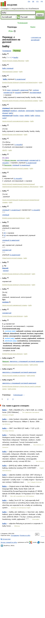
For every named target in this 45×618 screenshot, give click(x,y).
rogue (21, 115)
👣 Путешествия (5, 539)
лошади (18, 92)
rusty (4, 118)
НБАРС (4, 150)
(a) (5, 235)
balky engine (34, 365)
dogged (5, 113)
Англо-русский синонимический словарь (15, 121)
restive (16, 115)
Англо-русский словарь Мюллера (13, 61)
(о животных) (25, 165)
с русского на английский (36, 38)
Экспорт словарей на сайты (9, 542)
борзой (5, 268)
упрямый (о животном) (11, 240)
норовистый (7, 92)
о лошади (18, 144)
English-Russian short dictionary (12, 134)
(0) (5, 233)
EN (29, 2)
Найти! (39, 15)
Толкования (22, 23)
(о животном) (20, 79)
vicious (37, 115)
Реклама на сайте (25, 535)
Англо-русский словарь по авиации (14, 375)
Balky (4, 410)
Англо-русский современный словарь (14, 305)
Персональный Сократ (10, 71)
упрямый (15, 90)
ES (37, 2)
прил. (9, 90)
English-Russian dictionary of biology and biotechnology (20, 82)
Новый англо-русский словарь (12, 258)
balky (27, 61)
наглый (6, 270)
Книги (32, 27)
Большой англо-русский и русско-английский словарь (20, 100)
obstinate (21, 111)
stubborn (14, 111)
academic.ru (9, 3)
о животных (15, 210)
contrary (36, 90)
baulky (16, 57)
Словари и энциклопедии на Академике (20, 8)
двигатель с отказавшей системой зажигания (27, 361)
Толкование (6, 51)
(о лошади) (18, 178)
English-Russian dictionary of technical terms (16, 285)
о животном (23, 90)
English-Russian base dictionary (12, 354)
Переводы (12, 27)
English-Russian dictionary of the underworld (16, 274)
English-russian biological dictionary (13, 218)
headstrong (39, 111)
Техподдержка (15, 535)
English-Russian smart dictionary (12, 316)
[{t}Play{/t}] (8, 54)
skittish (27, 115)
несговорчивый (35, 92)
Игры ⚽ (12, 31)
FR (42, 2)
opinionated (30, 111)
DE (33, 2)
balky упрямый (7, 68)
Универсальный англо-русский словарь (15, 168)
